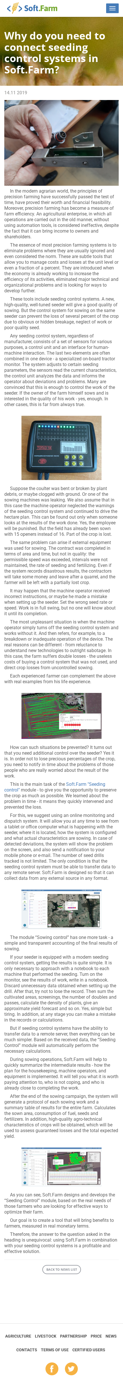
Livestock (45, 1336)
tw (71, 1369)
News (111, 1336)
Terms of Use (55, 1350)
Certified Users (88, 1350)
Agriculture (18, 1336)
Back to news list (61, 1269)
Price (96, 1336)
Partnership (73, 1336)
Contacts (26, 1350)
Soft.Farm (35, 8)
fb (51, 1369)
